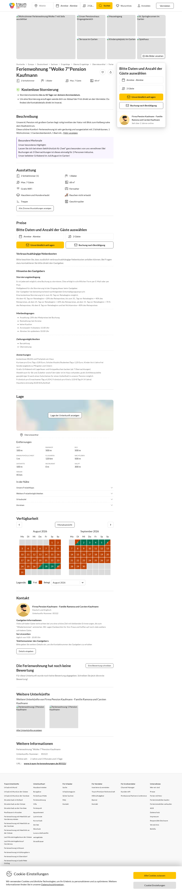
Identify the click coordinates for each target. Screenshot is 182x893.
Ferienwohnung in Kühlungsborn (17, 852)
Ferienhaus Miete (40, 796)
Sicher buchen (68, 796)
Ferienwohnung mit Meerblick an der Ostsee (17, 831)
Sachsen (54, 64)
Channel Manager (128, 787)
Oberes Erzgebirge (81, 64)
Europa (31, 64)
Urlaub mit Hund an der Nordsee (16, 796)
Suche (65, 787)
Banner (94, 800)
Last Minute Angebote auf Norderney (14, 842)
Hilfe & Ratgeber (98, 796)
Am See (36, 825)
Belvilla (153, 829)
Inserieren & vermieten (100, 787)
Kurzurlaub (37, 821)
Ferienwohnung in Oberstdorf (15, 856)
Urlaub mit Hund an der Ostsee (16, 792)
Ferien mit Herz (156, 796)
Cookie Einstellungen (154, 885)
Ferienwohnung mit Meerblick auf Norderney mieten (17, 817)
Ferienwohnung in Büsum (14, 848)
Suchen (107, 5)
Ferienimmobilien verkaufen (161, 804)
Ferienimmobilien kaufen (159, 800)
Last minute (37, 816)
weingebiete (38, 837)
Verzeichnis (154, 825)
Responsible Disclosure (159, 821)
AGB (152, 808)
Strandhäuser (38, 841)
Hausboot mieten (39, 787)
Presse (152, 792)
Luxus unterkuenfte (40, 833)
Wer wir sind (155, 787)
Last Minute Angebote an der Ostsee (18, 837)
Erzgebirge (65, 64)
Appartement (38, 812)
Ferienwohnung (39, 800)
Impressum (154, 816)
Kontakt (66, 804)
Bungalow (37, 792)
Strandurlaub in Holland (13, 800)
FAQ (64, 800)
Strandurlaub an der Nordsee (15, 808)
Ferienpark (37, 808)
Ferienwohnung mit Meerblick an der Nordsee (17, 824)
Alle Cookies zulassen (154, 875)
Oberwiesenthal (99, 64)
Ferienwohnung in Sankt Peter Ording (15, 861)
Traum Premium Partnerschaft (103, 792)
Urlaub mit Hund (10, 787)
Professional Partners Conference (134, 796)
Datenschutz (155, 812)
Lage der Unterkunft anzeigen (64, 415)
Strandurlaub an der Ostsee (14, 804)
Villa (35, 804)
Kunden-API (125, 792)
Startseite (20, 64)
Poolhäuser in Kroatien (13, 812)
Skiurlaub (37, 829)
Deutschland (42, 64)
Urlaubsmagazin (69, 792)
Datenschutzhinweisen (52, 884)
